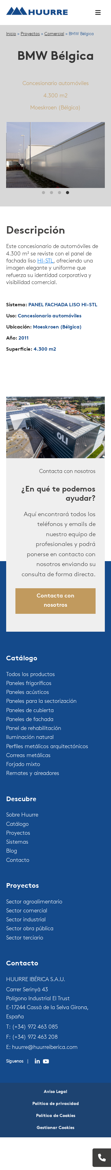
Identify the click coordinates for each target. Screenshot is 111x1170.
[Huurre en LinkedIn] (37, 1061)
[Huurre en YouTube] (46, 1061)
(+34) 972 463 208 (35, 1037)
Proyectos (30, 34)
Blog (11, 851)
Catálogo (17, 824)
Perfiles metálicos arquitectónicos (47, 747)
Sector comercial (26, 911)
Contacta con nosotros (55, 600)
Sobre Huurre (22, 815)
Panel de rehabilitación (33, 729)
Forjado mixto (23, 765)
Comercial (54, 34)
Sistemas (17, 842)
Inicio (11, 34)
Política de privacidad (55, 1104)
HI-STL (45, 261)
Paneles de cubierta (30, 711)
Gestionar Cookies (55, 1128)
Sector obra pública (29, 929)
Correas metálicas (28, 756)
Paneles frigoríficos (28, 684)
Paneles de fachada (29, 720)
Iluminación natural (30, 737)
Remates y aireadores (32, 774)
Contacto (17, 860)
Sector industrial (26, 920)
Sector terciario (24, 938)
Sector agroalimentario (34, 902)
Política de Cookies (55, 1116)
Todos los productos (30, 675)
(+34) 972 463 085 (35, 1027)
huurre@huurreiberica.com (45, 1047)
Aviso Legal (55, 1092)
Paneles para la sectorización (41, 701)
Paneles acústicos (27, 692)
